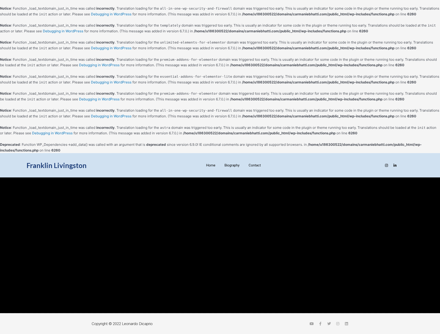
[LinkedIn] (394, 165)
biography (232, 165)
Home (210, 165)
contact (255, 165)
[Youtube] (361, 165)
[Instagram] (386, 165)
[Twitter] (378, 165)
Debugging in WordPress (111, 14)
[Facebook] (369, 165)
